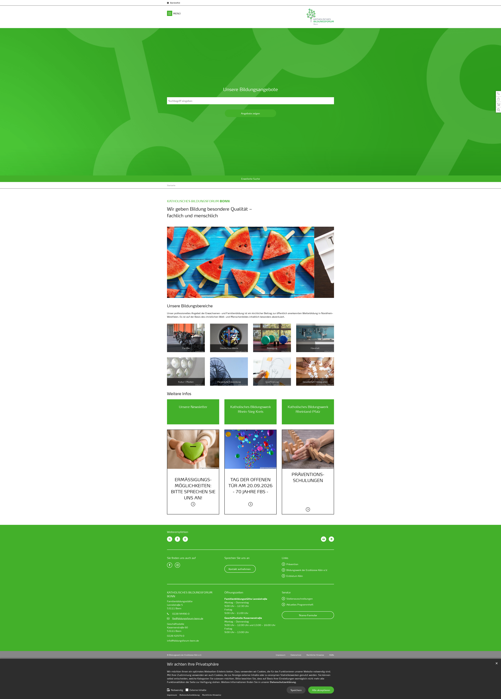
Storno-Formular (308, 615)
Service (286, 592)
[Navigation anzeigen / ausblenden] (169, 13)
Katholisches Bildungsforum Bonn (189, 594)
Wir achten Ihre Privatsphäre (193, 664)
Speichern (296, 690)
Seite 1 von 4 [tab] (244, 295)
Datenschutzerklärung (283, 682)
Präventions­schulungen (308, 477)
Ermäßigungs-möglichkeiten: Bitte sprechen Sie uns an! (193, 488)
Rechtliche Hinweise (211, 695)
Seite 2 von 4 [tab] (248, 295)
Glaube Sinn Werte (229, 348)
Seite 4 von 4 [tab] (257, 295)
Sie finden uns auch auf (181, 558)
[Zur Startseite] (308, 16)
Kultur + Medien (186, 382)
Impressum (172, 695)
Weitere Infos (179, 393)
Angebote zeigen (250, 113)
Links (285, 558)
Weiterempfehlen (177, 532)
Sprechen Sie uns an (236, 558)
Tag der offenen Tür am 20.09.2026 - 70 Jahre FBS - (250, 485)
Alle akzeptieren (321, 690)
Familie (186, 348)
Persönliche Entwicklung (229, 382)
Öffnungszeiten (233, 592)
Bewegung (272, 348)
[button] (498, 93)
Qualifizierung (272, 382)
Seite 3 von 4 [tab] (253, 295)
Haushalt (315, 348)
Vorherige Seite (172, 262)
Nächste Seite (328, 262)
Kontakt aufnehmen (240, 569)
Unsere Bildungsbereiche (190, 305)
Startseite (171, 185)
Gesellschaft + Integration (315, 382)
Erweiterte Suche (250, 178)
